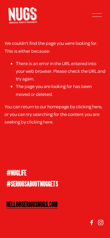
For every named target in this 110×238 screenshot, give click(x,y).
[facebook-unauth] (91, 222)
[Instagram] (101, 222)
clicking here (89, 106)
